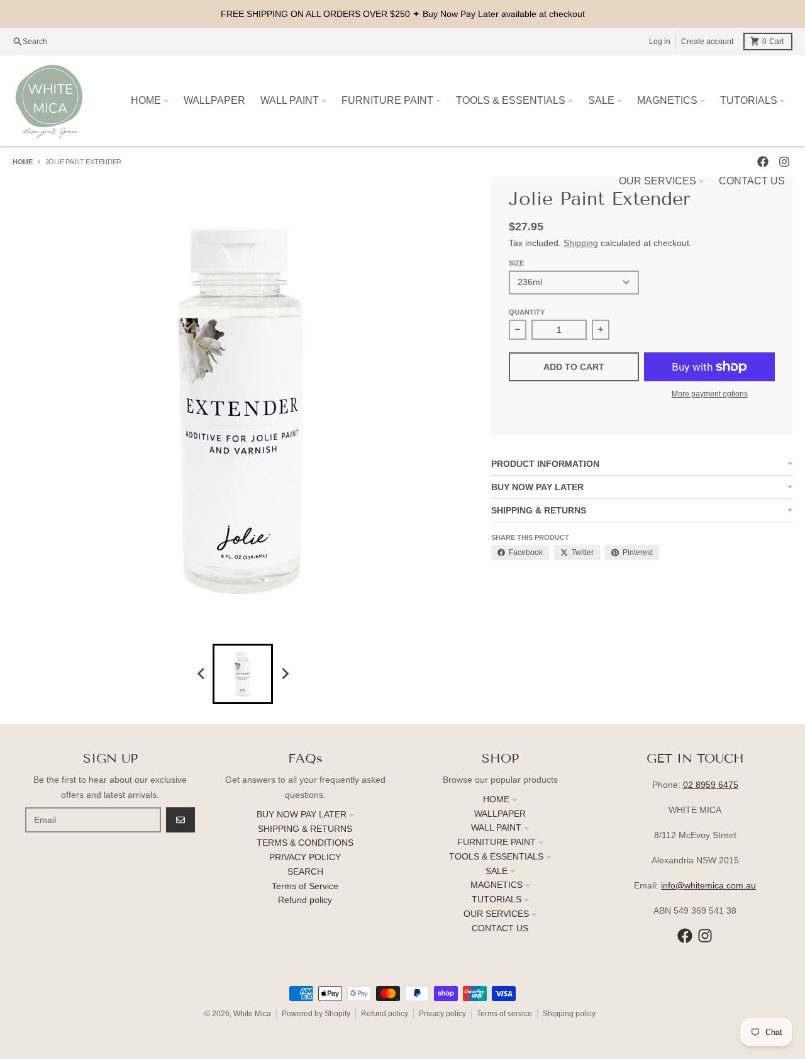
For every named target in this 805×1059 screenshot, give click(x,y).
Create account (707, 41)
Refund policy (384, 1013)
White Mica (252, 1013)
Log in (659, 41)
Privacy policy (442, 1013)
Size (516, 263)
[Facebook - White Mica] (684, 935)
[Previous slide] (201, 673)
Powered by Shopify (316, 1013)
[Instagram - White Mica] (705, 935)
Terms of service (504, 1013)
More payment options (710, 393)
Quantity (527, 312)
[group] (243, 674)
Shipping (581, 243)
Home (23, 161)
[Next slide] (284, 673)
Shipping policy (569, 1013)
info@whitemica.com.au (708, 885)
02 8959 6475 (710, 785)
